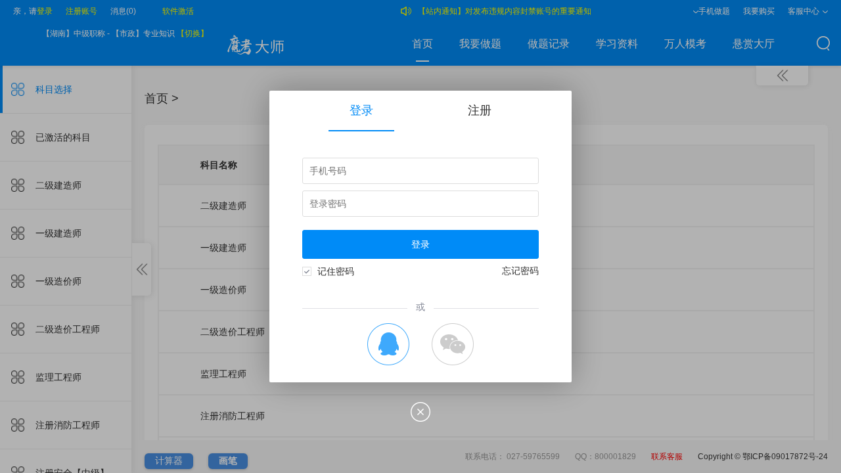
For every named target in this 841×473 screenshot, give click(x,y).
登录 (361, 110)
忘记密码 (520, 270)
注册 (479, 110)
